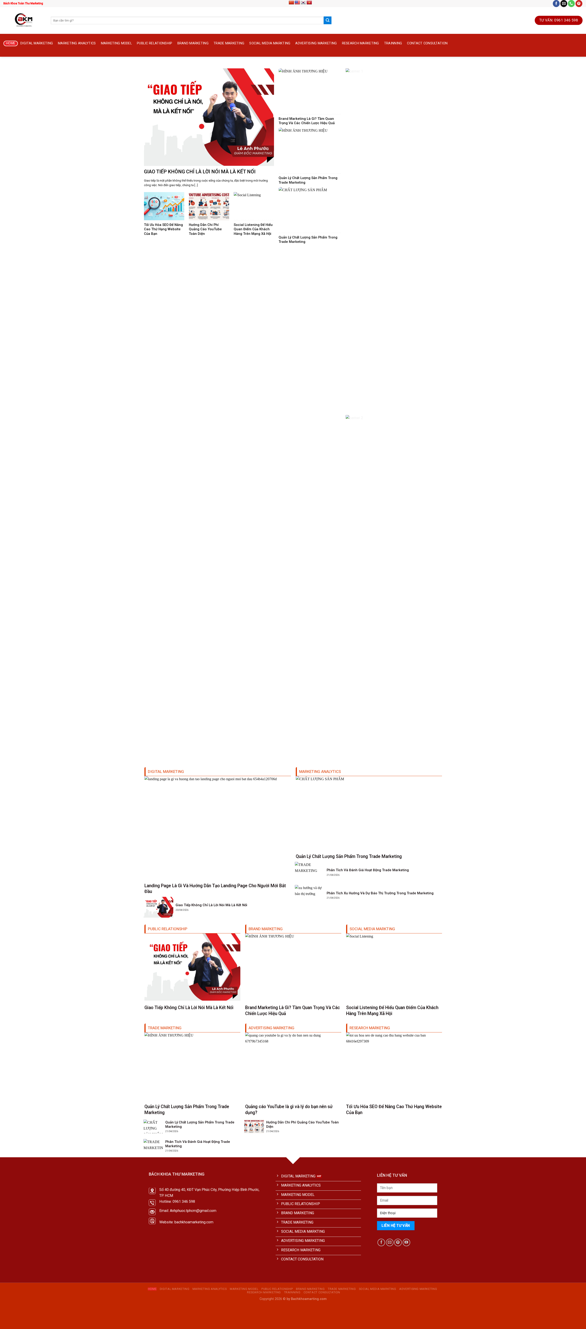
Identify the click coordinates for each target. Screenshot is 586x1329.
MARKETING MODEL (116, 43)
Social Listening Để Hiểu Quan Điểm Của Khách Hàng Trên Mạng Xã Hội (253, 229)
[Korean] (303, 2)
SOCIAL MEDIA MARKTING (269, 43)
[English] (297, 2)
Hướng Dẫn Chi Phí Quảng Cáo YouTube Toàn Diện (205, 229)
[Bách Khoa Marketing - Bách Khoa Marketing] (23, 20)
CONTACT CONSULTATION (427, 43)
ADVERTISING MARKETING (316, 43)
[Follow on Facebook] (556, 3)
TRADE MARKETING (229, 43)
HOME (10, 43)
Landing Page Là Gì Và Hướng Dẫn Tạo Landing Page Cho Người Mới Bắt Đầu (215, 888)
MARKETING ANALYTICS (77, 43)
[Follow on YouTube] (406, 1242)
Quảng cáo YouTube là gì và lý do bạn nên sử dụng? (289, 1109)
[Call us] (571, 3)
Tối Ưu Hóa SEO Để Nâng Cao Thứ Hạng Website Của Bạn (163, 229)
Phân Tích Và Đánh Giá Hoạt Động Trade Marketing (368, 870)
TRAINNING (393, 43)
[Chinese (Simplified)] (291, 2)
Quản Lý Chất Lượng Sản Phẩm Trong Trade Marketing (308, 180)
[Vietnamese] (309, 2)
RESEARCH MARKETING (360, 43)
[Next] (570, 66)
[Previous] (16, 66)
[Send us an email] (563, 3)
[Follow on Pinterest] (578, 3)
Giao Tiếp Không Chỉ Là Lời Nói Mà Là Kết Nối (199, 171)
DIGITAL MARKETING (36, 43)
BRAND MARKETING (193, 43)
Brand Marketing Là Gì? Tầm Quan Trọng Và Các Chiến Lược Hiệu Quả (307, 121)
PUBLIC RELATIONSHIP (154, 43)
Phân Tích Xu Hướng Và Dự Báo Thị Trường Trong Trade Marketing (380, 893)
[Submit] (327, 20)
